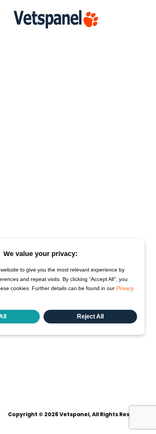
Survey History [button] (29, 73)
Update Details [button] (30, 52)
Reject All (90, 316)
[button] (138, 19)
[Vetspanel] (56, 19)
